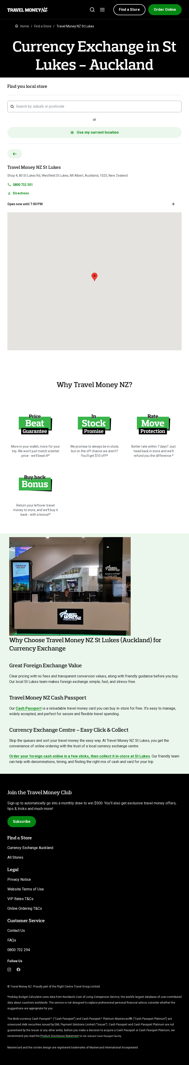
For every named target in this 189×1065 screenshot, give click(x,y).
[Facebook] (18, 969)
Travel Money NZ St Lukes (34, 167)
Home (24, 26)
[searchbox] (97, 106)
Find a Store (42, 26)
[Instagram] (9, 969)
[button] (129, 9)
